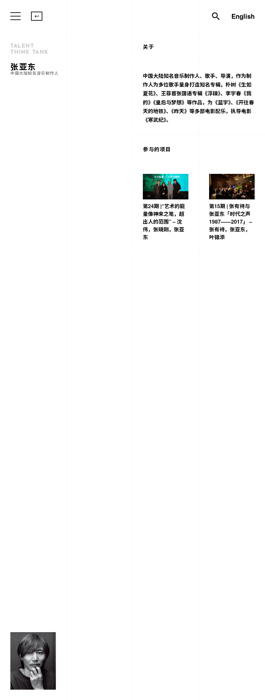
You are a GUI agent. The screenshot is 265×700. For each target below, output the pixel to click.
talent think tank (29, 49)
